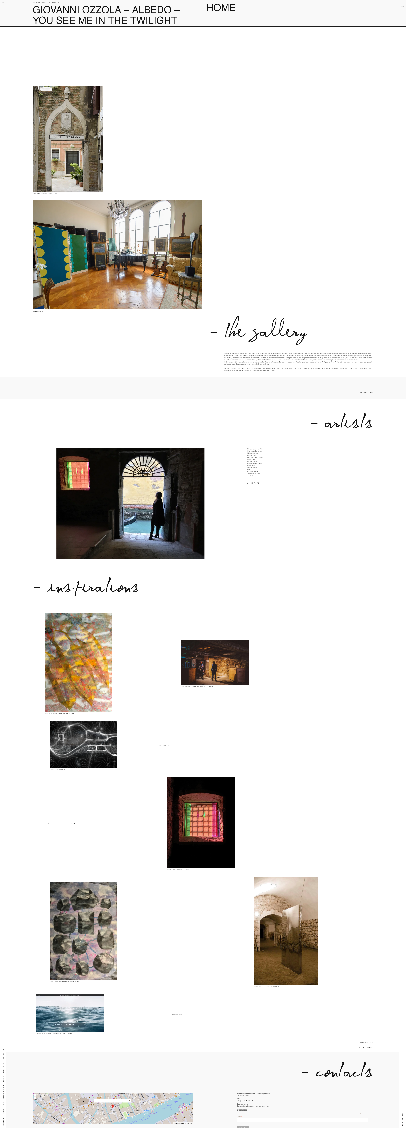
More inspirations (366, 1042)
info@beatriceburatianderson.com (248, 1101)
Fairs (3, 1104)
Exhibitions (3, 1068)
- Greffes (71, 713)
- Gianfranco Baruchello (198, 686)
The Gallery (3, 1054)
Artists (3, 1079)
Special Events (3, 1092)
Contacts (3, 1121)
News (3, 1111)
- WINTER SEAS (67, 1033)
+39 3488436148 (243, 1096)
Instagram (402, 1118)
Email (239, 1116)
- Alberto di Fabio (62, 713)
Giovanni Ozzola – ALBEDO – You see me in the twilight (106, 14)
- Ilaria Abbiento (56, 1033)
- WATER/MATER (61, 769)
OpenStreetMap (179, 1123)
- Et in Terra (209, 686)
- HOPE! (168, 745)
